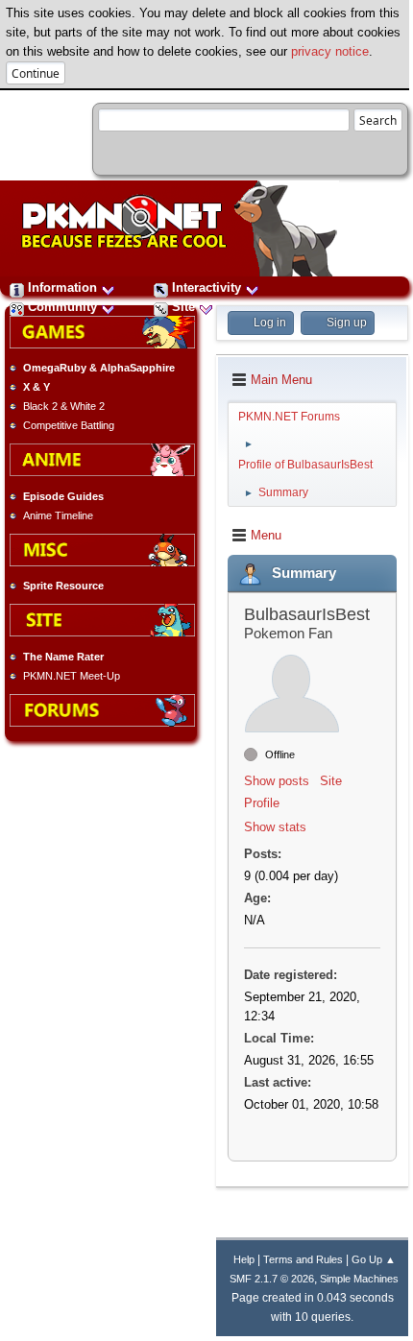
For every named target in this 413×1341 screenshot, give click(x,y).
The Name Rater (63, 656)
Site (183, 306)
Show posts (276, 781)
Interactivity (206, 287)
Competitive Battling (68, 425)
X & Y (36, 387)
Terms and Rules (303, 1259)
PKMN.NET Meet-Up (71, 676)
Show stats (275, 827)
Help (244, 1259)
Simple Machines (359, 1278)
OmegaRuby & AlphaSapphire (99, 367)
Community (62, 306)
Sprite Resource (63, 585)
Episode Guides (63, 496)
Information (62, 287)
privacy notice (330, 51)
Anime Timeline (58, 515)
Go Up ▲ (374, 1259)
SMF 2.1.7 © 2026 (272, 1278)
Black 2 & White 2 (64, 406)
